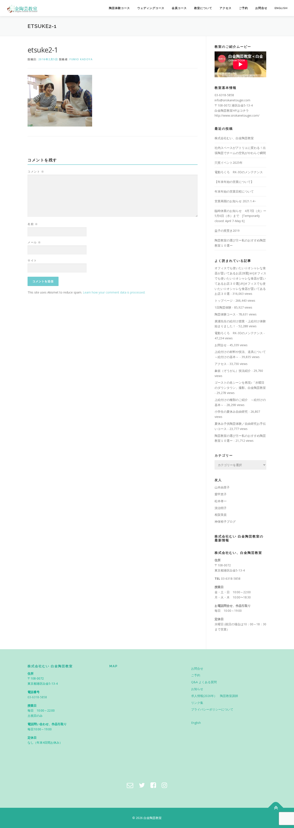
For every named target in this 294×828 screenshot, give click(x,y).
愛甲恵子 (221, 494)
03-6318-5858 (230, 578)
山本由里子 (222, 487)
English (281, 8)
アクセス (226, 8)
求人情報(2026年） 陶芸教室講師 (214, 696)
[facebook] (153, 785)
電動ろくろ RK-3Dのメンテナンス (239, 172)
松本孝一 (221, 501)
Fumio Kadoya (81, 59)
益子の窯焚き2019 (227, 231)
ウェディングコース (150, 8)
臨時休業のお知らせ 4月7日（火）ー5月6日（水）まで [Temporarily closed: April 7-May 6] (240, 216)
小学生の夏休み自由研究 (231, 411)
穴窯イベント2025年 (229, 163)
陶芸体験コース (119, 8)
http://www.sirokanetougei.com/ (237, 115)
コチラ (244, 110)
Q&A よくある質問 (204, 682)
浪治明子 (221, 508)
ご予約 (243, 8)
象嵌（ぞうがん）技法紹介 (233, 371)
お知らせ (197, 689)
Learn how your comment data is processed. (114, 292)
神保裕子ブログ (225, 521)
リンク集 (197, 703)
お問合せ (261, 8)
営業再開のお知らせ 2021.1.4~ (235, 201)
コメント (36, 171)
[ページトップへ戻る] (275, 808)
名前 (33, 224)
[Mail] (130, 785)
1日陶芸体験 (223, 307)
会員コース (179, 8)
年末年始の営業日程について (234, 191)
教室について (203, 8)
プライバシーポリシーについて (212, 709)
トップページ (224, 300)
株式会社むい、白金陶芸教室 (234, 138)
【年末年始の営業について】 (234, 182)
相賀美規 (221, 515)
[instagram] (164, 785)
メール (34, 242)
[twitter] (142, 785)
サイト (32, 260)
